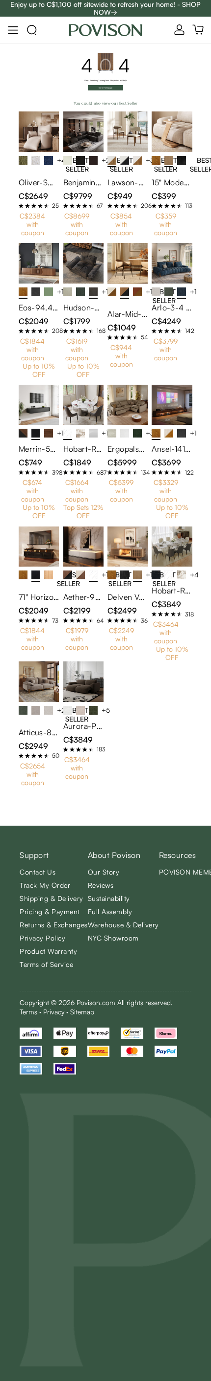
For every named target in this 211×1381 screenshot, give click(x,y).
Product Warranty (48, 951)
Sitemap (82, 1012)
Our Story (104, 872)
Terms (28, 1012)
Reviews (101, 885)
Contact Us (37, 872)
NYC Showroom (113, 938)
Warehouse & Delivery (123, 925)
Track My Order (45, 885)
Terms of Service (46, 964)
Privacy (53, 1012)
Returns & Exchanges (54, 925)
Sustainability (109, 898)
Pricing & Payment (50, 911)
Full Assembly (110, 911)
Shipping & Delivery (51, 898)
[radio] (21, 205)
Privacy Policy (42, 938)
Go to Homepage (105, 88)
